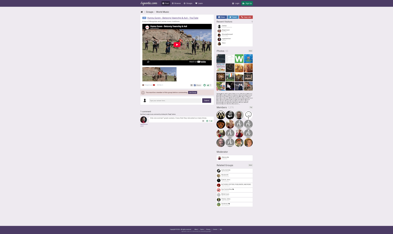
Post (167, 3)
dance (226, 95)
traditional (244, 94)
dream (249, 96)
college (219, 102)
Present (250, 98)
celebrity (230, 102)
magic (227, 101)
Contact (215, 229)
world (231, 94)
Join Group (192, 92)
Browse (177, 3)
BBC (241, 96)
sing (218, 95)
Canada (236, 96)
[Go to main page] (141, 12)
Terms (202, 229)
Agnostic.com (149, 3)
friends (248, 99)
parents (224, 104)
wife (218, 96)
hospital (238, 99)
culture (230, 104)
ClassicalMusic (240, 101)
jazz (218, 99)
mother (223, 101)
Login (237, 3)
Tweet (234, 17)
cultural (219, 104)
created (232, 101)
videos (237, 95)
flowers (242, 102)
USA (218, 101)
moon (244, 96)
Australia (242, 95)
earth (243, 99)
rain (218, 98)
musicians (237, 94)
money (233, 99)
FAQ (221, 229)
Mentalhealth (233, 98)
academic (236, 104)
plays (228, 99)
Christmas (249, 95)
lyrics (221, 98)
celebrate (223, 96)
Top (251, 107)
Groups (189, 3)
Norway (250, 94)
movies (226, 98)
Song (227, 94)
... (239, 104)
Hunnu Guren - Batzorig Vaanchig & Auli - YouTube (172, 18)
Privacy (208, 229)
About (196, 229)
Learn (200, 3)
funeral (240, 98)
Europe (245, 98)
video (223, 94)
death (246, 102)
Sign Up (249, 3)
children (236, 102)
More (250, 51)
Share (223, 17)
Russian (224, 102)
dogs (247, 101)
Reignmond (149, 85)
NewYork (231, 95)
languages (230, 96)
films (222, 95)
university (223, 99)
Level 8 (141, 126)
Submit (206, 100)
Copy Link (247, 17)
